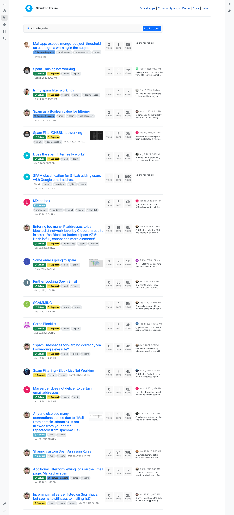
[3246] (26, 91)
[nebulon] (137, 90)
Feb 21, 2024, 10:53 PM (150, 323)
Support (54, 73)
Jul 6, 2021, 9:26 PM (149, 345)
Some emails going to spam (54, 260)
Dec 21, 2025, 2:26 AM (150, 451)
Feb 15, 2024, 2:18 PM (44, 188)
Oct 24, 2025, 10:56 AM (45, 78)
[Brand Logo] (29, 8)
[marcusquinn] (137, 451)
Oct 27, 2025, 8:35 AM (150, 90)
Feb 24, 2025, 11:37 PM (150, 132)
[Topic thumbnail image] (96, 135)
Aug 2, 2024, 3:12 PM (149, 154)
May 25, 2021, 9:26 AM (150, 388)
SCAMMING (42, 303)
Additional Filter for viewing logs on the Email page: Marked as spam (68, 471)
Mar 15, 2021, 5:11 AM (89, 503)
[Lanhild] (137, 323)
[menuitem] (229, 4)
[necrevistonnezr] (137, 154)
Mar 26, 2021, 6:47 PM (79, 455)
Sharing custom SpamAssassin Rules (62, 451)
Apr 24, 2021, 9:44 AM (45, 401)
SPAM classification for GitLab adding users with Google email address (67, 177)
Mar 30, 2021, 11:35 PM (45, 439)
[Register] (229, 11)
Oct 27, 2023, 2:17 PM (149, 413)
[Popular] (4, 24)
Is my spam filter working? (53, 90)
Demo (186, 8)
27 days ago (40, 56)
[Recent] (4, 11)
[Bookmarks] (4, 31)
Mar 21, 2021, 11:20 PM (45, 482)
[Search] (4, 38)
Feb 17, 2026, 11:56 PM (150, 69)
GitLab (37, 184)
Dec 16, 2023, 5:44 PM (150, 200)
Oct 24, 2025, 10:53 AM (45, 99)
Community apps (169, 8)
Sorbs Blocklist (44, 324)
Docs (196, 8)
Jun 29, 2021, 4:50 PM (45, 358)
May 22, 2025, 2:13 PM (150, 111)
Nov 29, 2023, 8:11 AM (45, 248)
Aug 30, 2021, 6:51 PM (45, 333)
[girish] (137, 226)
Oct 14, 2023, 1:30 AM (149, 260)
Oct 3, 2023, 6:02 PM (44, 269)
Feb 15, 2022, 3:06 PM (150, 302)
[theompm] (26, 325)
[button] (4, 504)
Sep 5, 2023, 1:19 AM (149, 281)
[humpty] (26, 371)
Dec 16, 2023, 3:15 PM (45, 214)
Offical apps (147, 8)
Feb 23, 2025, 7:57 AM (74, 141)
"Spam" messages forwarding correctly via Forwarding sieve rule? (67, 347)
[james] (137, 68)
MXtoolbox (41, 201)
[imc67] (26, 45)
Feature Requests (45, 52)
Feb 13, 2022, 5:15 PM (44, 311)
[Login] (229, 4)
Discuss (40, 205)
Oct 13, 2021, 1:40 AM (149, 469)
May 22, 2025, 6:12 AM (45, 120)
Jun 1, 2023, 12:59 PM (44, 290)
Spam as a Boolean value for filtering (61, 111)
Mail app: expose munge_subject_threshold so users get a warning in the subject (67, 46)
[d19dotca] (26, 112)
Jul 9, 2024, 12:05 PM (44, 163)
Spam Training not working (54, 69)
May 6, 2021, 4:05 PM (79, 375)
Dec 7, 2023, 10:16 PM (150, 226)
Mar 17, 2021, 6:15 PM (149, 494)
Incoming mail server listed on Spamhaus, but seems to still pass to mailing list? (65, 496)
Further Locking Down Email (55, 281)
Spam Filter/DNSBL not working (57, 133)
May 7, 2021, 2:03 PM (149, 370)
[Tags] (4, 18)
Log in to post (152, 28)
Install (205, 8)
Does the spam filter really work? (59, 154)
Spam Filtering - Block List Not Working (63, 370)
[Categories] (4, 4)
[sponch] (26, 70)
